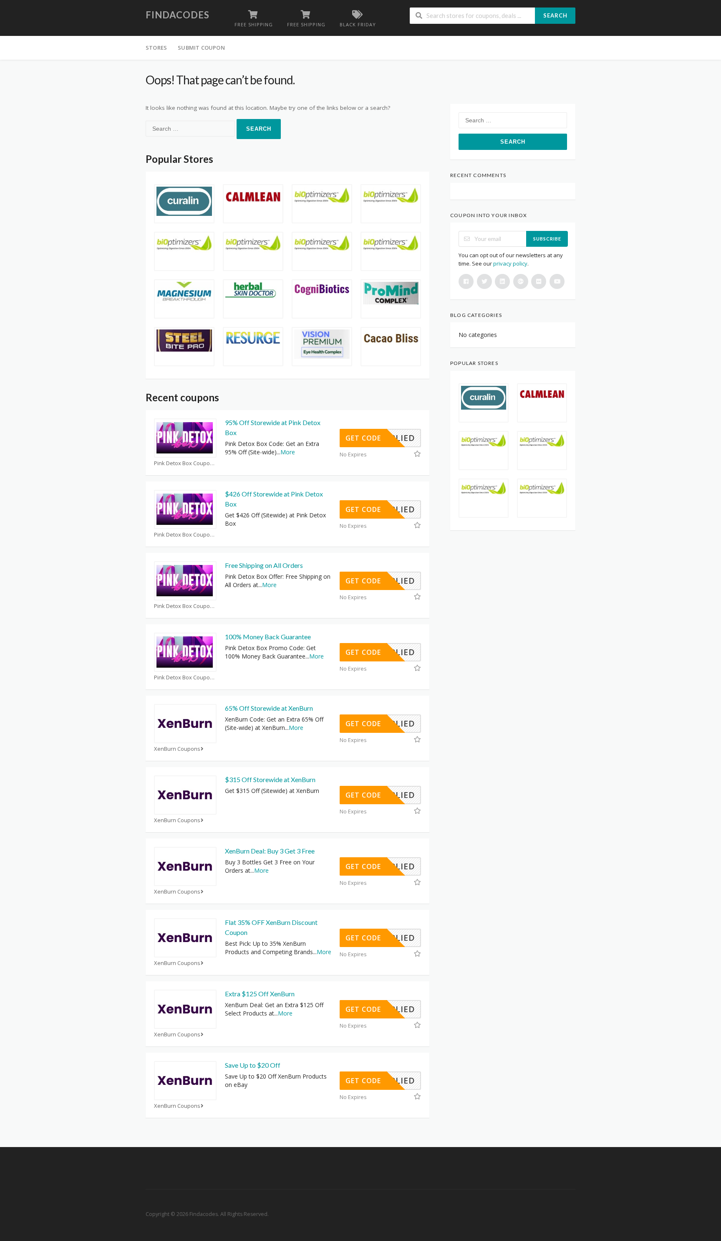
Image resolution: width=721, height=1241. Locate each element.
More (287, 452)
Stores (156, 47)
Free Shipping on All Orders (264, 565)
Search (555, 15)
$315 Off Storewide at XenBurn (270, 779)
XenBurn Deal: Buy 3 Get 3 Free (270, 851)
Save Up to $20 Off (252, 1065)
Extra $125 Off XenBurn (260, 994)
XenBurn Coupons (177, 748)
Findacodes (177, 14)
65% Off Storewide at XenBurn (269, 708)
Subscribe (547, 238)
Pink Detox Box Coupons (185, 463)
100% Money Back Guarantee (268, 637)
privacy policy (510, 263)
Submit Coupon (201, 47)
